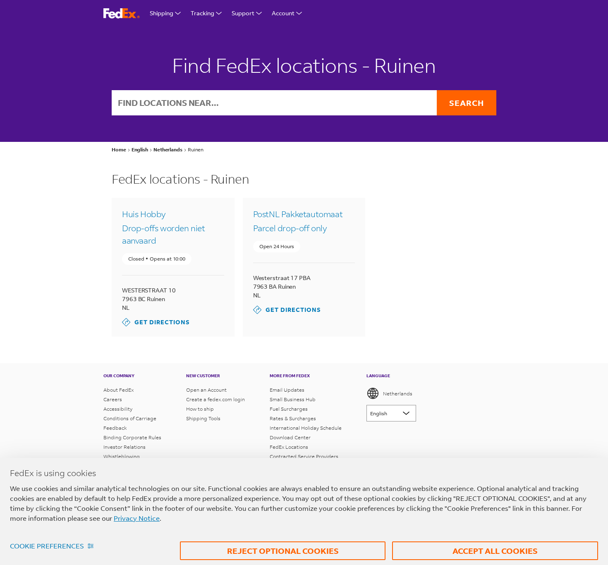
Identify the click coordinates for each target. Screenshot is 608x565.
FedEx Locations (289, 447)
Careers (112, 399)
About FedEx (118, 390)
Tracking (202, 13)
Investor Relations (124, 447)
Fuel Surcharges (289, 409)
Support (243, 13)
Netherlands (397, 393)
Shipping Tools (203, 418)
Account (283, 13)
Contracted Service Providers (304, 456)
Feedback (115, 428)
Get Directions (156, 322)
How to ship (200, 409)
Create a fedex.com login (215, 399)
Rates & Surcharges (293, 418)
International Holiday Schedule (306, 428)
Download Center (290, 437)
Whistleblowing (121, 456)
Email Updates (287, 390)
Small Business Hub (293, 399)
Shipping (161, 13)
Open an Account (206, 390)
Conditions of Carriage (129, 418)
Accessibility (117, 409)
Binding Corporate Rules (132, 437)
